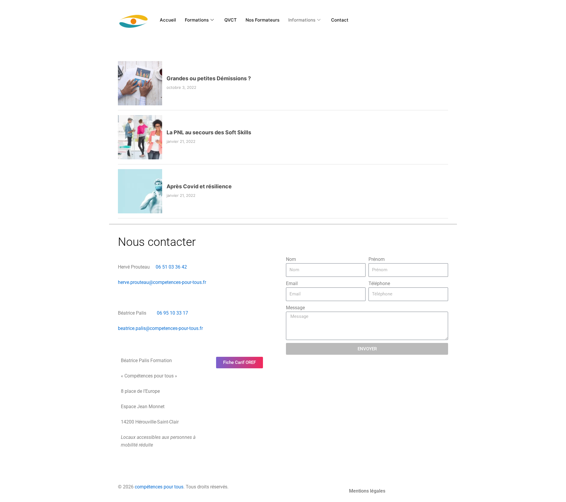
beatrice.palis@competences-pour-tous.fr (160, 328)
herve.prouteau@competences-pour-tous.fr (162, 282)
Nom (291, 259)
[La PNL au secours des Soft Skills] (140, 137)
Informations (301, 20)
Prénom (376, 259)
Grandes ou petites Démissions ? (209, 78)
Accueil (168, 20)
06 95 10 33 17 (173, 313)
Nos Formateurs (262, 20)
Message (295, 307)
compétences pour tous (159, 487)
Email (292, 283)
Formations (197, 20)
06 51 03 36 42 (170, 267)
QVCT (230, 20)
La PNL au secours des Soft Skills (209, 132)
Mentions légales (367, 491)
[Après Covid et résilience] (140, 191)
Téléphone (379, 283)
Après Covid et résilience (199, 186)
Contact (339, 20)
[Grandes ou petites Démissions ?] (140, 83)
